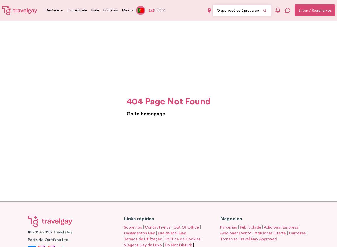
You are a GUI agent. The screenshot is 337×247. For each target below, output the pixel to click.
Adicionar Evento (236, 233)
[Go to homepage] (19, 10)
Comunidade (77, 10)
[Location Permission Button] (209, 10)
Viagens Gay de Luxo (143, 245)
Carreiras (297, 233)
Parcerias (228, 227)
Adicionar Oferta (270, 233)
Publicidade (250, 227)
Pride (95, 10)
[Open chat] (288, 10)
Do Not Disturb (178, 245)
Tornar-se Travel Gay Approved (248, 239)
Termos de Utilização (143, 239)
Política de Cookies (182, 239)
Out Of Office (186, 227)
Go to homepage (146, 113)
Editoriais (110, 10)
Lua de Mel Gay (172, 233)
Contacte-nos (157, 227)
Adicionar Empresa (281, 227)
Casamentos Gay (139, 233)
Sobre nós (133, 227)
